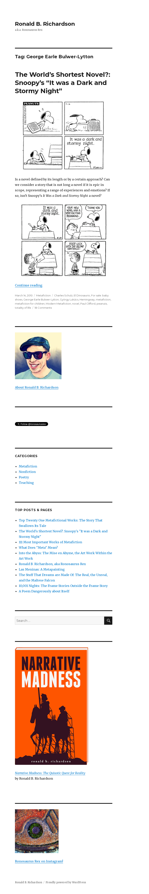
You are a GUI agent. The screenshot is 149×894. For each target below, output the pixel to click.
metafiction (103, 299)
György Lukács (69, 299)
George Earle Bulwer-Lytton (41, 299)
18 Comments (43, 307)
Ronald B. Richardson (45, 23)
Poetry (24, 477)
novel (75, 303)
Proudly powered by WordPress (66, 882)
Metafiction (43, 295)
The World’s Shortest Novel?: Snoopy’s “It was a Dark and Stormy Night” (62, 83)
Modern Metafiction (58, 303)
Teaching (26, 483)
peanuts (102, 303)
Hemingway (87, 299)
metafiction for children (30, 303)
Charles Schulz (63, 295)
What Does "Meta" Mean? (38, 547)
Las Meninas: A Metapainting (42, 569)
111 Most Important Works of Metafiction (50, 542)
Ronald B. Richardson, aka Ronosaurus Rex (52, 564)
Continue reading (28, 285)
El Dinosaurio (82, 295)
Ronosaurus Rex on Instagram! (39, 861)
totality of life (23, 307)
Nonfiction (27, 472)
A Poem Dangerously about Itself (44, 591)
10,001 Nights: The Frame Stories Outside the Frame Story (63, 586)
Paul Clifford (87, 303)
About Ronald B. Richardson (36, 387)
